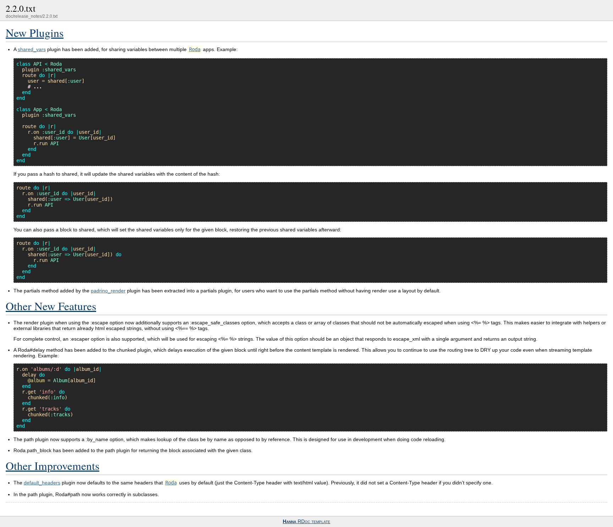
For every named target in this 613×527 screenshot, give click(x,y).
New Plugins (34, 32)
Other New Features (51, 305)
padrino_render (108, 290)
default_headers (42, 482)
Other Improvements (52, 465)
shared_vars (32, 49)
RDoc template (306, 521)
